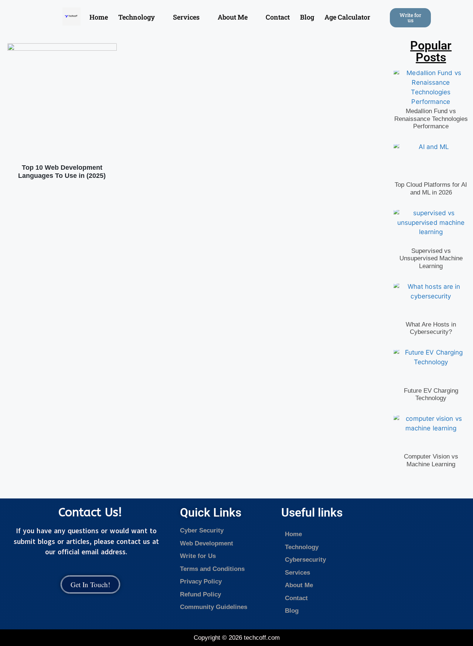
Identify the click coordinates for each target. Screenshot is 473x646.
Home (98, 17)
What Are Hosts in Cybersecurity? (431, 328)
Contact (278, 17)
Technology (136, 17)
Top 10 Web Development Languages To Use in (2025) (62, 171)
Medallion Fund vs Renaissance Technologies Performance (431, 119)
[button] (140, 17)
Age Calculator (347, 17)
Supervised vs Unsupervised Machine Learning (431, 258)
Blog (307, 17)
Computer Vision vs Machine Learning (431, 460)
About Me (233, 17)
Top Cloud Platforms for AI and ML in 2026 (431, 188)
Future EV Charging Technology (431, 394)
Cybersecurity (306, 559)
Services (186, 17)
